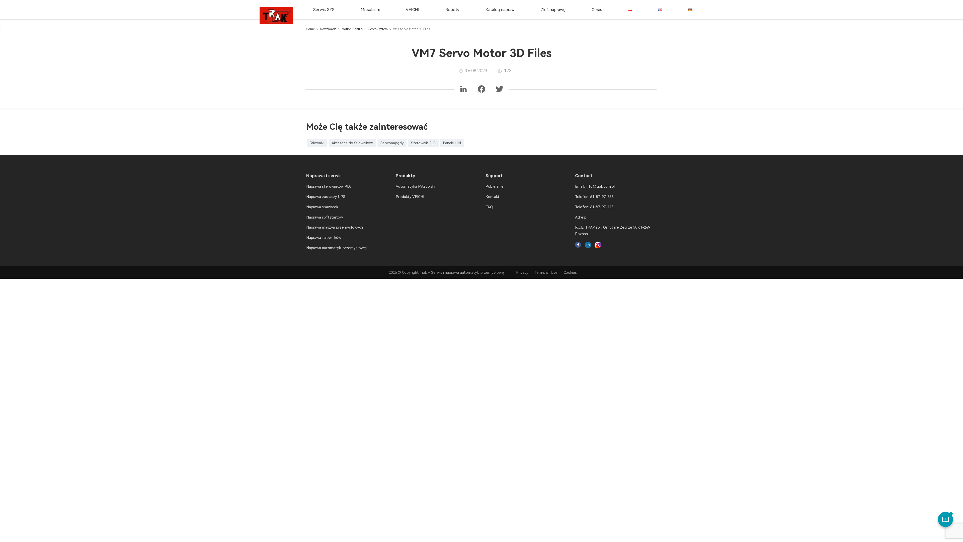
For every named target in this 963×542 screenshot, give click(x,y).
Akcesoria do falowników (352, 143)
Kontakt (493, 196)
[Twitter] (500, 89)
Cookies (570, 272)
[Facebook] (481, 89)
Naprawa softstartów (324, 217)
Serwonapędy (392, 143)
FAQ (489, 207)
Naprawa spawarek (322, 207)
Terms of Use (545, 272)
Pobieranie (495, 186)
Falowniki (317, 143)
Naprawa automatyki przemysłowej (336, 248)
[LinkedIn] (463, 89)
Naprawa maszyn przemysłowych (334, 227)
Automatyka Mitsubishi (415, 186)
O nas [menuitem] (597, 9)
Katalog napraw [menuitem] (500, 9)
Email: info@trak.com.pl (595, 186)
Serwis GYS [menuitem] (324, 9)
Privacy (522, 272)
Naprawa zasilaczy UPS (325, 196)
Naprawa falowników (323, 237)
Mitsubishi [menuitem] (370, 9)
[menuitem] (630, 10)
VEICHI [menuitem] (412, 9)
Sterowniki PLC (423, 143)
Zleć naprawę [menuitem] (553, 9)
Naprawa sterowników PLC (328, 186)
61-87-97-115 (601, 207)
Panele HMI (452, 143)
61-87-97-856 (601, 196)
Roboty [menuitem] (452, 9)
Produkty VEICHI (410, 196)
